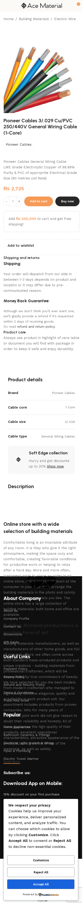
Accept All (41, 884)
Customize (41, 860)
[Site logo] (41, 5)
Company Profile (16, 618)
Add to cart (38, 201)
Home (8, 19)
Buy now (67, 201)
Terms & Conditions (18, 692)
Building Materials (34, 19)
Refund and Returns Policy (24, 684)
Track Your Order (16, 700)
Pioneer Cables (19, 144)
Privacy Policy (14, 677)
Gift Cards (11, 642)
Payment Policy (15, 669)
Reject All (41, 872)
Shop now (55, 466)
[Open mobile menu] (5, 5)
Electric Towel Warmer (21, 758)
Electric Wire (65, 19)
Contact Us (12, 626)
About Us (10, 611)
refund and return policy (36, 326)
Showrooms (12, 634)
